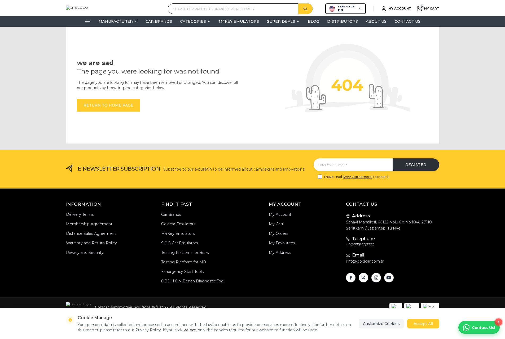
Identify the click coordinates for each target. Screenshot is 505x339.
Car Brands (159, 21)
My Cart (276, 224)
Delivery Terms (80, 214)
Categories (193, 21)
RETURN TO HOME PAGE (108, 105)
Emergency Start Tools (182, 271)
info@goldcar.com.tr (365, 261)
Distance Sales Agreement (91, 233)
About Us (376, 21)
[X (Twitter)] (363, 277)
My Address (280, 252)
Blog (313, 21)
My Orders (278, 233)
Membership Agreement (89, 224)
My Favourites (282, 243)
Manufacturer (116, 21)
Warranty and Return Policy (91, 243)
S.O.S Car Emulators (179, 243)
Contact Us (407, 21)
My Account (280, 214)
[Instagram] (376, 277)
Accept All (423, 323)
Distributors (342, 21)
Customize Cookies (381, 323)
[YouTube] (389, 277)
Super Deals (281, 21)
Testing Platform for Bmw (185, 252)
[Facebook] (350, 277)
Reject (189, 330)
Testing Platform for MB (183, 262)
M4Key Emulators (239, 21)
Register (416, 164)
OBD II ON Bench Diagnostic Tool (192, 281)
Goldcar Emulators (178, 224)
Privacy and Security (85, 252)
